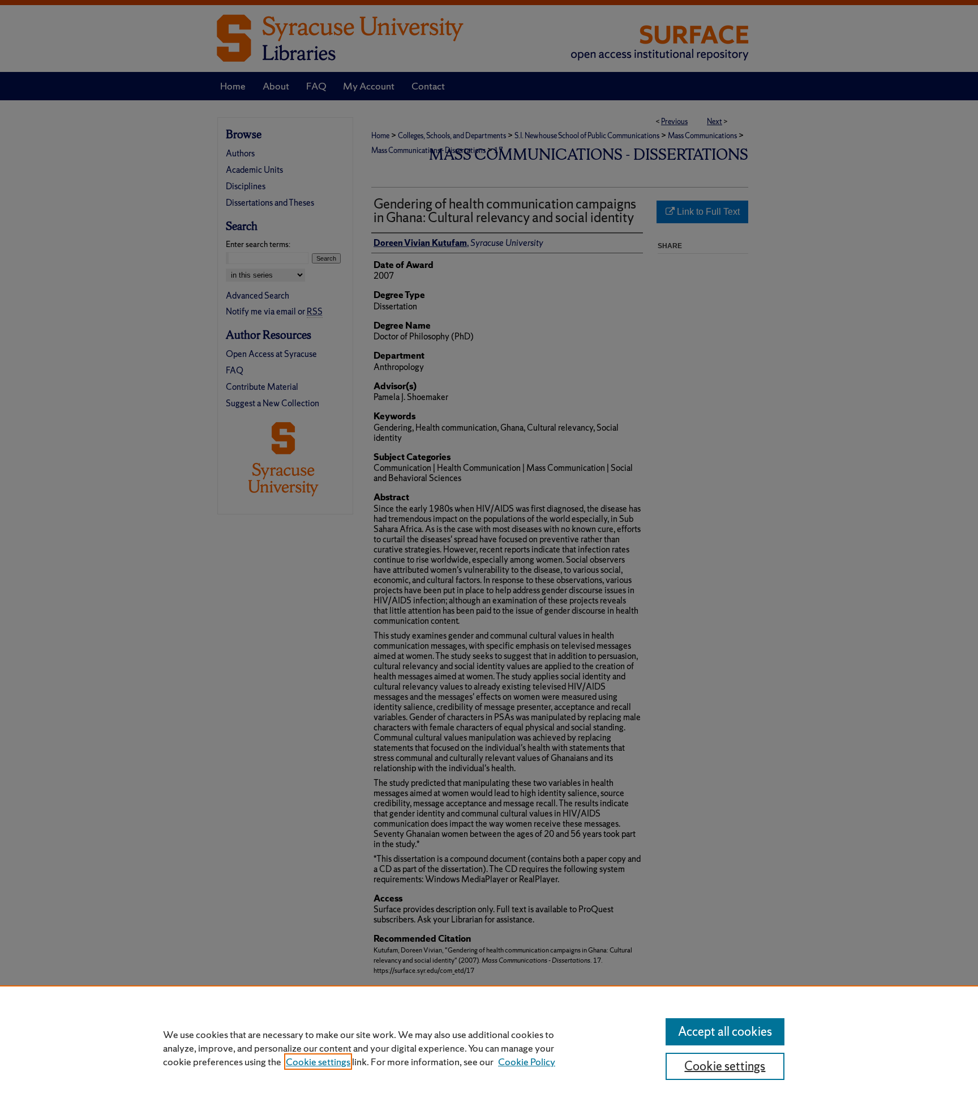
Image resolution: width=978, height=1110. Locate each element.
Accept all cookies (725, 1031)
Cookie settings (318, 1061)
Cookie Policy (526, 1061)
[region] (489, 1047)
